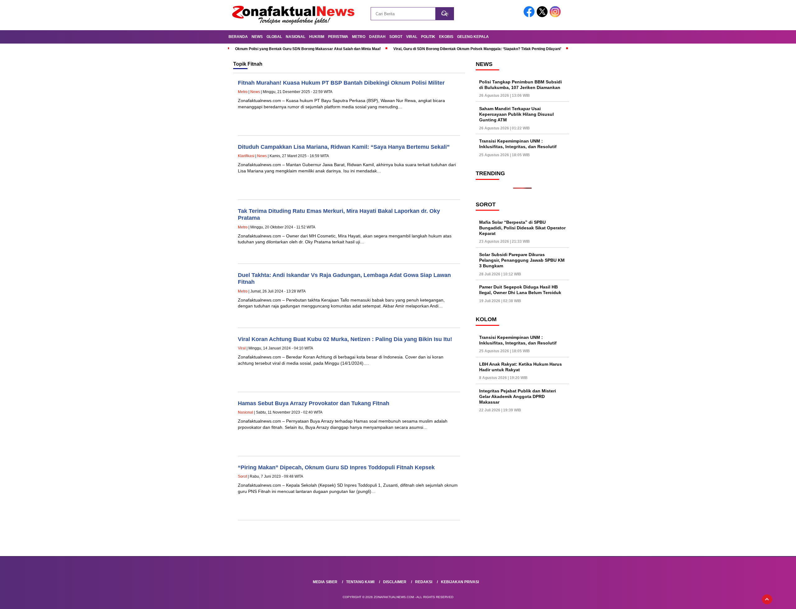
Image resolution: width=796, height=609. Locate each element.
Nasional (295, 37)
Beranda (238, 37)
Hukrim (316, 37)
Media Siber (325, 582)
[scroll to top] (767, 599)
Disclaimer (394, 582)
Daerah (377, 37)
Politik (428, 37)
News (257, 37)
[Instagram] (556, 15)
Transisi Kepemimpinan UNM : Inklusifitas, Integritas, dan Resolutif (518, 144)
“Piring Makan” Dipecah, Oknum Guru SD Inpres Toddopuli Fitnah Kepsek (336, 467)
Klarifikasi (246, 156)
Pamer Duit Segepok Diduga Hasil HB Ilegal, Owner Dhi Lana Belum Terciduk (520, 290)
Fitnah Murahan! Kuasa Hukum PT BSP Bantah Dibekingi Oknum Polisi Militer (341, 83)
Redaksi (423, 582)
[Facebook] (530, 15)
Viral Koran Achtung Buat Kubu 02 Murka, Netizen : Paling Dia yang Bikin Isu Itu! (345, 339)
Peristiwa (338, 37)
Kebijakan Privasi (460, 582)
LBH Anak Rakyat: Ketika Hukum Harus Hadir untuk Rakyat (520, 367)
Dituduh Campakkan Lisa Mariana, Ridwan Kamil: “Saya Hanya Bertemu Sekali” (344, 147)
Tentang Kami (360, 582)
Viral (411, 37)
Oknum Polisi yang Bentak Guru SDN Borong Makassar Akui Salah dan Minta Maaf (308, 49)
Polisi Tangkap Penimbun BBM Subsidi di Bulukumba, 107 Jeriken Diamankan (520, 84)
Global (274, 37)
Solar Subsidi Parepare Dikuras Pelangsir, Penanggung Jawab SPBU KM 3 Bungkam (522, 260)
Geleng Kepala (473, 37)
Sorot (395, 37)
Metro (358, 37)
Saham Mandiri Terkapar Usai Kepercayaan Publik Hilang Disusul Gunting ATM (516, 114)
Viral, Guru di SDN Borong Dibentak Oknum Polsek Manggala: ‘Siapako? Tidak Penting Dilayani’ (477, 49)
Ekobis (446, 37)
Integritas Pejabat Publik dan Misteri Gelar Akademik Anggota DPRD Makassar (517, 396)
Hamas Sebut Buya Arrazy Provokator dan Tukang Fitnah (313, 403)
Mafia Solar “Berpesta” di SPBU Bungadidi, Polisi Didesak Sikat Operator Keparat (522, 228)
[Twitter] (543, 15)
